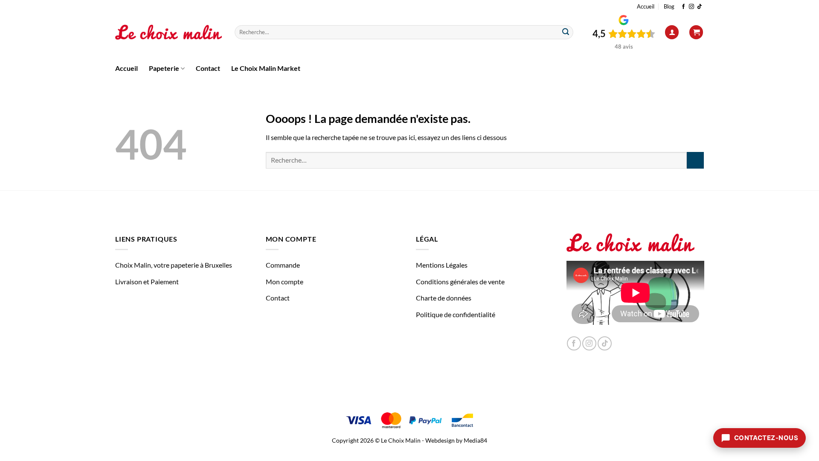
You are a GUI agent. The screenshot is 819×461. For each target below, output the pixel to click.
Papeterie (164, 68)
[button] (672, 32)
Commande (283, 265)
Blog (669, 6)
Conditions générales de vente (460, 281)
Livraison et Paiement (147, 281)
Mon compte (284, 281)
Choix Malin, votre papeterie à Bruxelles (173, 265)
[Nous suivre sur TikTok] (699, 7)
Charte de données (443, 298)
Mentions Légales (442, 265)
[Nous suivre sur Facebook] (683, 7)
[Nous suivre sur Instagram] (691, 7)
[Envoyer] (565, 32)
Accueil (645, 6)
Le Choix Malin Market (265, 68)
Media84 (475, 440)
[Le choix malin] (168, 32)
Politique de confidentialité (455, 314)
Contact (208, 68)
